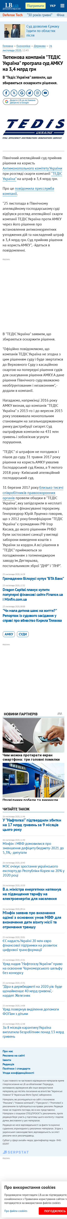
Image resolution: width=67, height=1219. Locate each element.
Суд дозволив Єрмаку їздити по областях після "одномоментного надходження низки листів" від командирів (43, 37)
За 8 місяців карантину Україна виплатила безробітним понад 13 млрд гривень (33, 1032)
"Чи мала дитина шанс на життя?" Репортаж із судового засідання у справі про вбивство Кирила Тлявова (32, 615)
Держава (40, 46)
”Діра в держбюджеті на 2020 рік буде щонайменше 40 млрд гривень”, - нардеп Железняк (32, 991)
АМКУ (9, 634)
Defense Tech (13, 15)
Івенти (7, 1060)
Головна (8, 46)
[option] (33, 30)
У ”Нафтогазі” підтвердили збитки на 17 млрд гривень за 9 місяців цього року (32, 824)
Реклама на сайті (14, 1055)
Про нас (8, 1051)
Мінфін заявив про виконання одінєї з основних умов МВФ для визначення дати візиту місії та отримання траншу (32, 919)
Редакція (8, 1064)
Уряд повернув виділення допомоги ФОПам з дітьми (31, 1011)
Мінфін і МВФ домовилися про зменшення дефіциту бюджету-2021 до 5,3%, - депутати (33, 848)
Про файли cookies (15, 1211)
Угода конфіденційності (18, 1073)
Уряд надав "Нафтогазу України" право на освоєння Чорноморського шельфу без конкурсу (33, 968)
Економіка (23, 46)
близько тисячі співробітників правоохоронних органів (33, 492)
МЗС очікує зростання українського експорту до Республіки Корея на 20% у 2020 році (33, 871)
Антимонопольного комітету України (32, 168)
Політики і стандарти (16, 1068)
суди (23, 634)
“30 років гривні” (39, 15)
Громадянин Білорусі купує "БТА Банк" (33, 578)
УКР (53, 6)
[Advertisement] (33, 295)
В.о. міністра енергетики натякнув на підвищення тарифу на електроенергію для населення (32, 894)
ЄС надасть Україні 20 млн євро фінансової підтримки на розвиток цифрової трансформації (30, 945)
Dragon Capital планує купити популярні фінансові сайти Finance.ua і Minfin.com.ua (33, 594)
